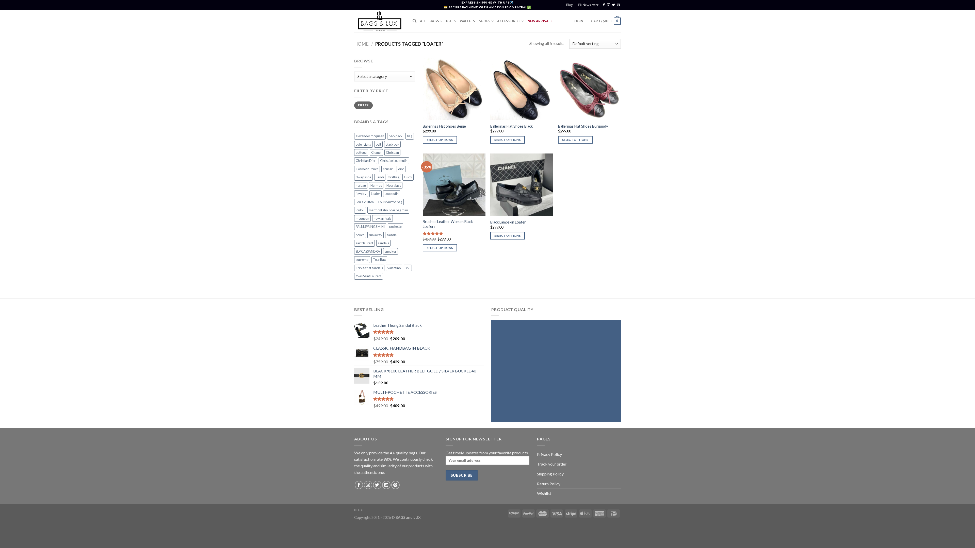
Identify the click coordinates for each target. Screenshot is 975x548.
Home (361, 44)
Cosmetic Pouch (367, 169)
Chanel (376, 152)
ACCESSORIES (509, 21)
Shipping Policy (550, 473)
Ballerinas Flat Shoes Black (511, 126)
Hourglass (393, 185)
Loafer (375, 194)
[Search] (414, 21)
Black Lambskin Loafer (508, 222)
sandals (383, 243)
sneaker (390, 251)
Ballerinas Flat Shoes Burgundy (583, 126)
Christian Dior (366, 161)
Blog (569, 5)
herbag (361, 185)
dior (401, 169)
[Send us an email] (618, 5)
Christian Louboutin (394, 161)
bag (409, 136)
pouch (360, 235)
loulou (360, 210)
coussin (388, 169)
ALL (423, 21)
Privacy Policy (549, 454)
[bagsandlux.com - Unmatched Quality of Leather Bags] (379, 21)
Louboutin (392, 194)
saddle (392, 235)
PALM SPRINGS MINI (370, 227)
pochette (395, 227)
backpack (395, 136)
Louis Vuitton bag (390, 202)
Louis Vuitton (365, 202)
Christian (392, 152)
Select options (440, 139)
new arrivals (382, 218)
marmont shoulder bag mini (388, 210)
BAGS (434, 21)
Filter (363, 105)
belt (378, 144)
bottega (361, 152)
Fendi (380, 177)
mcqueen (362, 218)
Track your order (551, 463)
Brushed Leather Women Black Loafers (448, 224)
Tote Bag (379, 260)
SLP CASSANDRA (368, 251)
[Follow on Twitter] (613, 5)
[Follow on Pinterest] (395, 485)
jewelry (361, 194)
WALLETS (467, 21)
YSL (407, 268)
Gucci (408, 177)
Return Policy (548, 483)
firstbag (393, 177)
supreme (362, 260)
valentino (394, 268)
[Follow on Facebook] (603, 5)
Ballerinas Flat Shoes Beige (444, 126)
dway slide (363, 177)
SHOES (484, 21)
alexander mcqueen (370, 136)
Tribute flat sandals (369, 268)
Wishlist (544, 493)
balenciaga (363, 144)
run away (375, 235)
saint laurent (364, 243)
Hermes (376, 185)
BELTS (451, 21)
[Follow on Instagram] (608, 5)
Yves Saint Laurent (368, 276)
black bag (392, 144)
